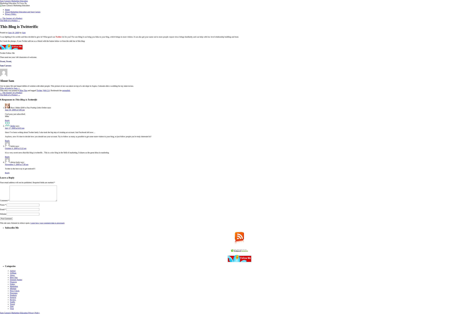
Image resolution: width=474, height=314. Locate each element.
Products (13, 295)
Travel (12, 304)
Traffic (12, 302)
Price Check (14, 291)
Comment (4, 200)
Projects (13, 297)
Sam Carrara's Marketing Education (14, 1)
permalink (66, 90)
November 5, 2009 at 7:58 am (16, 164)
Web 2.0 (46, 90)
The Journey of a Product (11, 18)
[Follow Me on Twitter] (239, 261)
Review (13, 300)
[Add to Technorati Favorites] (239, 251)
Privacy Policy (10, 14)
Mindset (13, 289)
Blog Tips (23, 90)
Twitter (39, 90)
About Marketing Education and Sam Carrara (22, 12)
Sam (24, 33)
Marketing (14, 286)
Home (7, 10)
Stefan (12, 126)
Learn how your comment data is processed (47, 223)
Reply (7, 120)
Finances (13, 282)
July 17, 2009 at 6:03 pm (14, 128)
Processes (13, 293)
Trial (11, 306)
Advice (13, 271)
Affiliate (13, 273)
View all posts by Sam (10, 88)
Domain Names (16, 280)
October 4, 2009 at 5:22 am (15, 148)
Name (3, 205)
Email (3, 209)
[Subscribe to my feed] (239, 246)
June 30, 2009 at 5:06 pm (15, 110)
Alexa (12, 275)
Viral (12, 309)
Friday (12, 284)
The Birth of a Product (10, 21)
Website (3, 214)
